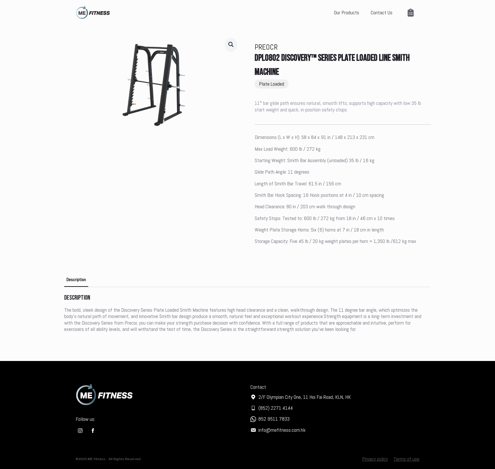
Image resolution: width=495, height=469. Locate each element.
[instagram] (80, 430)
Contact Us (381, 12)
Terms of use (406, 459)
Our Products (346, 12)
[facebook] (92, 430)
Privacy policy (375, 459)
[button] (231, 44)
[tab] (76, 279)
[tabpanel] (247, 313)
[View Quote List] (411, 12)
